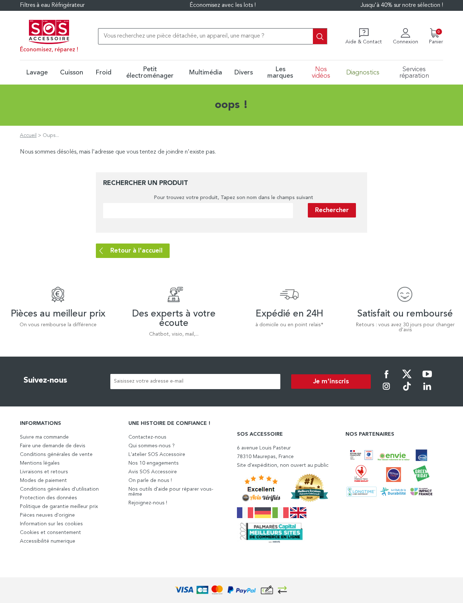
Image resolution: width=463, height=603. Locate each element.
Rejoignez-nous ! (147, 502)
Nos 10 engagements (153, 463)
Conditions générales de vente (56, 454)
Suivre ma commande (44, 437)
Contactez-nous (147, 437)
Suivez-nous (45, 380)
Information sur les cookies (51, 523)
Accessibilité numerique (47, 541)
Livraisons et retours (44, 471)
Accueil (28, 135)
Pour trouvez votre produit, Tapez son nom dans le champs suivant (233, 197)
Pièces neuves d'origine (47, 515)
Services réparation (414, 72)
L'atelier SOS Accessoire (156, 454)
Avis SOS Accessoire (152, 471)
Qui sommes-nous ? (151, 445)
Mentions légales (40, 463)
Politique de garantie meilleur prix (59, 506)
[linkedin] (427, 391)
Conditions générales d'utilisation (59, 489)
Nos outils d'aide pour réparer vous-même (170, 492)
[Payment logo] (231, 590)
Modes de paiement (43, 480)
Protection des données (48, 497)
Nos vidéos (321, 72)
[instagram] (386, 391)
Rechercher (332, 210)
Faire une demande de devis (52, 445)
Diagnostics (362, 72)
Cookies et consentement (50, 532)
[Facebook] (386, 379)
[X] (407, 379)
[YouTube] (427, 379)
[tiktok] (407, 391)
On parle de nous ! (150, 480)
